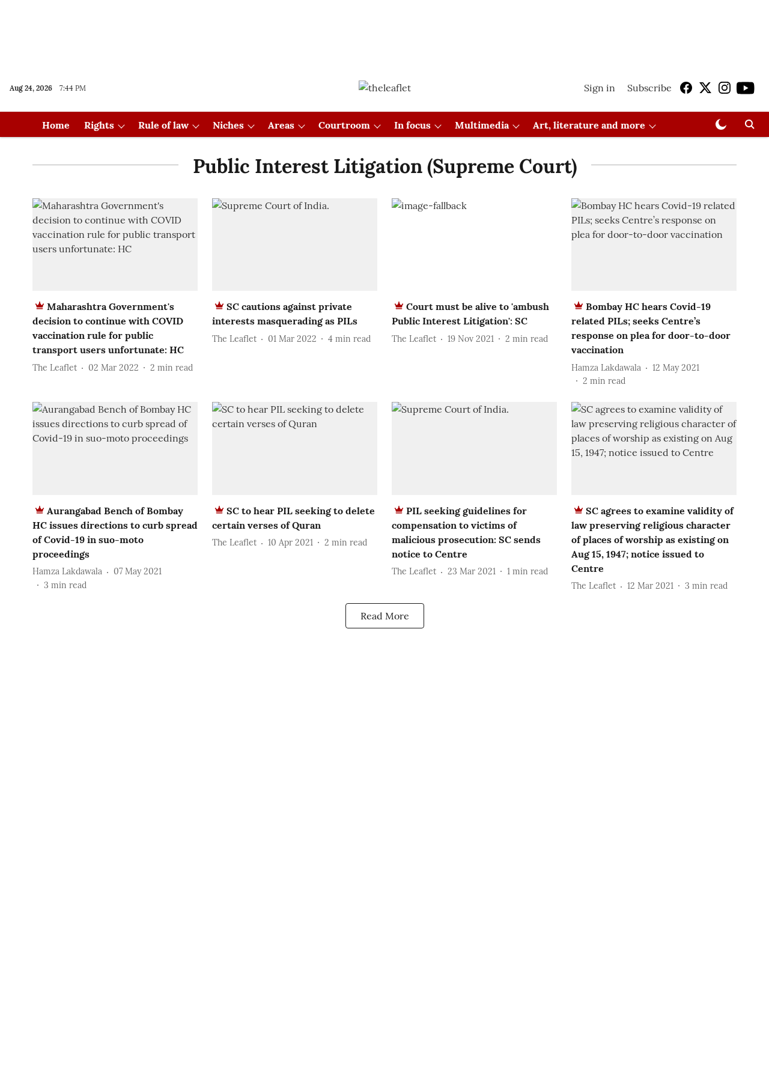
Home (56, 125)
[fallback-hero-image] (115, 244)
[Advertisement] (384, 32)
